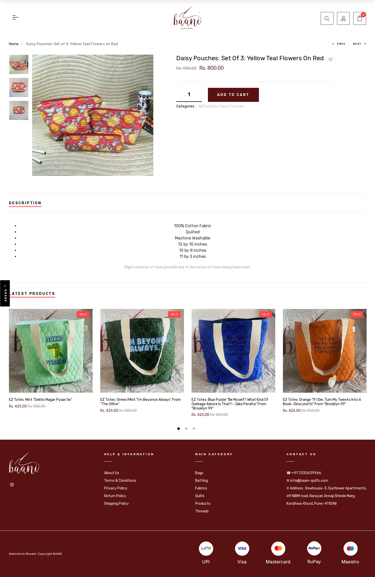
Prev (341, 44)
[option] (19, 66)
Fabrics (201, 488)
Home (14, 44)
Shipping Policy (116, 503)
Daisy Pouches (232, 106)
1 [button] (179, 429)
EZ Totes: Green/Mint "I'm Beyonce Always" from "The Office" (140, 402)
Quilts (200, 496)
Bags (199, 473)
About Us (111, 473)
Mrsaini (31, 554)
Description (25, 203)
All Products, (209, 106)
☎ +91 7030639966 (303, 473)
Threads (202, 511)
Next (357, 44)
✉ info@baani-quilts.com (307, 480)
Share (5, 295)
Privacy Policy (115, 488)
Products (202, 503)
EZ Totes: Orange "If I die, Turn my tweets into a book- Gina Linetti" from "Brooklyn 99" (322, 402)
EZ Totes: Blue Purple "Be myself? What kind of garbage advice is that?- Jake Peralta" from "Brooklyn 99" (230, 404)
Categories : (186, 106)
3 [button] (194, 429)
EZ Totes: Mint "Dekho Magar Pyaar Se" (40, 400)
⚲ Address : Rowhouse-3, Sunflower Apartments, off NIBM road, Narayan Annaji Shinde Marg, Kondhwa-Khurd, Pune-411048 (326, 496)
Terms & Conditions (120, 480)
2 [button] (187, 429)
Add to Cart (233, 95)
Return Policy (115, 496)
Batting (201, 480)
